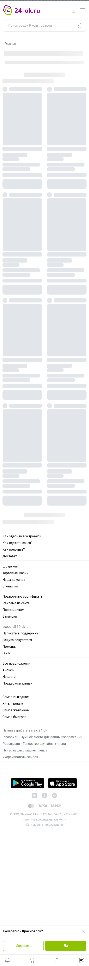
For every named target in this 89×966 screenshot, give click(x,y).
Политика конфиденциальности (44, 819)
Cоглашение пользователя (44, 824)
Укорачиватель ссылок (20, 757)
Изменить (23, 946)
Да (66, 946)
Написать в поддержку (20, 633)
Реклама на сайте (16, 603)
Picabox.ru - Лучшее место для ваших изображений (42, 737)
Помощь (9, 647)
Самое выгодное (15, 697)
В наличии (10, 586)
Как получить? (13, 549)
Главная (10, 43)
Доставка (9, 556)
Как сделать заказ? (17, 543)
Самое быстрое (14, 717)
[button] (7, 961)
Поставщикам (13, 610)
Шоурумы (10, 566)
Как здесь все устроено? (21, 536)
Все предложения (16, 663)
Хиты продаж (12, 704)
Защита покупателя (17, 640)
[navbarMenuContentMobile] (82, 10)
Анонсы (8, 670)
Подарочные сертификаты (22, 596)
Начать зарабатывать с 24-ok (24, 730)
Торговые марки (15, 573)
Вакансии (9, 616)
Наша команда (13, 580)
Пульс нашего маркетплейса (24, 750)
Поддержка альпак (17, 683)
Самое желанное (15, 710)
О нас (6, 653)
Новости (9, 677)
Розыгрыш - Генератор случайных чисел (34, 744)
